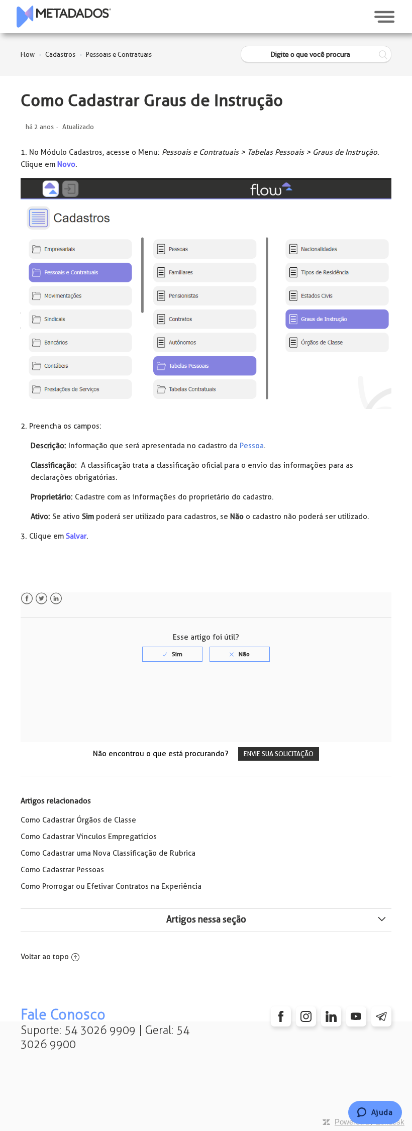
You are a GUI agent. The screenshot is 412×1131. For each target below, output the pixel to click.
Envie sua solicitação (279, 754)
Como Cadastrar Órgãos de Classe (78, 820)
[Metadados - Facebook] (281, 1016)
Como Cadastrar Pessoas (62, 869)
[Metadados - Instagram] (306, 1016)
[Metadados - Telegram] (381, 1016)
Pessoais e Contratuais (119, 54)
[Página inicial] (64, 16)
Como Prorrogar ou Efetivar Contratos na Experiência (111, 886)
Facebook (27, 598)
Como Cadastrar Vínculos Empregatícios (89, 836)
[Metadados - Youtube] (356, 1016)
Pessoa (252, 445)
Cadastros (60, 54)
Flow (28, 54)
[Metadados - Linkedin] (331, 1016)
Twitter (41, 598)
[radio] (172, 654)
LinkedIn (56, 598)
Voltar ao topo (45, 956)
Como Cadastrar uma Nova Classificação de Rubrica (108, 853)
